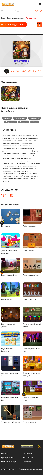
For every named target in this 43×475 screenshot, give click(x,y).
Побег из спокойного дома (30, 397)
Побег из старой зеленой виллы (32, 325)
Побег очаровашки (29, 226)
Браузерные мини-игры (15, 18)
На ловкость (34, 118)
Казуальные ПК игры (8, 462)
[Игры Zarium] (7, 4)
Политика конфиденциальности (30, 469)
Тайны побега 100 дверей (10, 422)
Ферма (34, 122)
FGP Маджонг (6, 224)
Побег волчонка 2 (29, 300)
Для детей (23, 122)
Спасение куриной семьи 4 (10, 374)
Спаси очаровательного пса (31, 350)
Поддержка (27, 462)
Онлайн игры (27, 453)
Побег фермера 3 (29, 422)
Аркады (7, 118)
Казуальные (10, 122)
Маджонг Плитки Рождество (7, 350)
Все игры (4, 453)
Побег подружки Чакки (31, 275)
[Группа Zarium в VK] (39, 446)
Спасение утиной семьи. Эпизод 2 (32, 374)
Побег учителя (28, 250)
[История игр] (41, 11)
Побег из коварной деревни (8, 325)
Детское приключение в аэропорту (10, 252)
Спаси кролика (6, 300)
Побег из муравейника (9, 273)
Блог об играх (28, 457)
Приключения (20, 118)
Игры (3, 18)
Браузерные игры (7, 457)
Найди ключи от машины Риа (10, 399)
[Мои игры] (37, 11)
